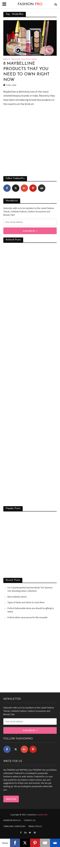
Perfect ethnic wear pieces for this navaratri (28, 617)
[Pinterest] (33, 188)
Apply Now (11, 798)
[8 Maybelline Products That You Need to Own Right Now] (30, 37)
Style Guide (31, 59)
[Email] (45, 843)
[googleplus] (24, 188)
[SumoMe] (55, 843)
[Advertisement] (30, 143)
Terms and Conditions (14, 826)
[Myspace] (41, 188)
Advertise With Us (11, 820)
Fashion (30, 4)
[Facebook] (7, 188)
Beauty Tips (8, 59)
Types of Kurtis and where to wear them (26, 602)
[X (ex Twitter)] (15, 188)
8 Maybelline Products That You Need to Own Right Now (26, 72)
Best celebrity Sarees (17, 596)
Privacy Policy (35, 826)
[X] (25, 843)
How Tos (20, 59)
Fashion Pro (42, 814)
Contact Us (29, 820)
